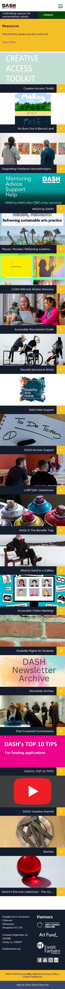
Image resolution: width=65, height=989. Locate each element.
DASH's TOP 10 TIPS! (39, 771)
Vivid (27, 985)
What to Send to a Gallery (37, 570)
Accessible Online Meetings (36, 610)
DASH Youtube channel (38, 811)
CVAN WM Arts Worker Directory (32, 289)
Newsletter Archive (41, 691)
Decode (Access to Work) (37, 369)
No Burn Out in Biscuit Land (36, 128)
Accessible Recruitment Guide (34, 329)
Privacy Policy (51, 974)
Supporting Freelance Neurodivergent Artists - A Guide (29, 168)
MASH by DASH (43, 209)
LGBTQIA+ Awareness (39, 490)
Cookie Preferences (32, 976)
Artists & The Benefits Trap (36, 530)
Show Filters (9, 42)
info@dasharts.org (11, 948)
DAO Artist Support (41, 409)
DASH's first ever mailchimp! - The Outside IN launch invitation (29, 891)
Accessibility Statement (30, 974)
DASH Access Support (39, 450)
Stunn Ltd (44, 985)
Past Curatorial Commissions (35, 731)
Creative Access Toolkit (38, 88)
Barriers (49, 851)
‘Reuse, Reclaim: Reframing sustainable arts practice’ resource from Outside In (29, 249)
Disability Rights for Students (35, 650)
